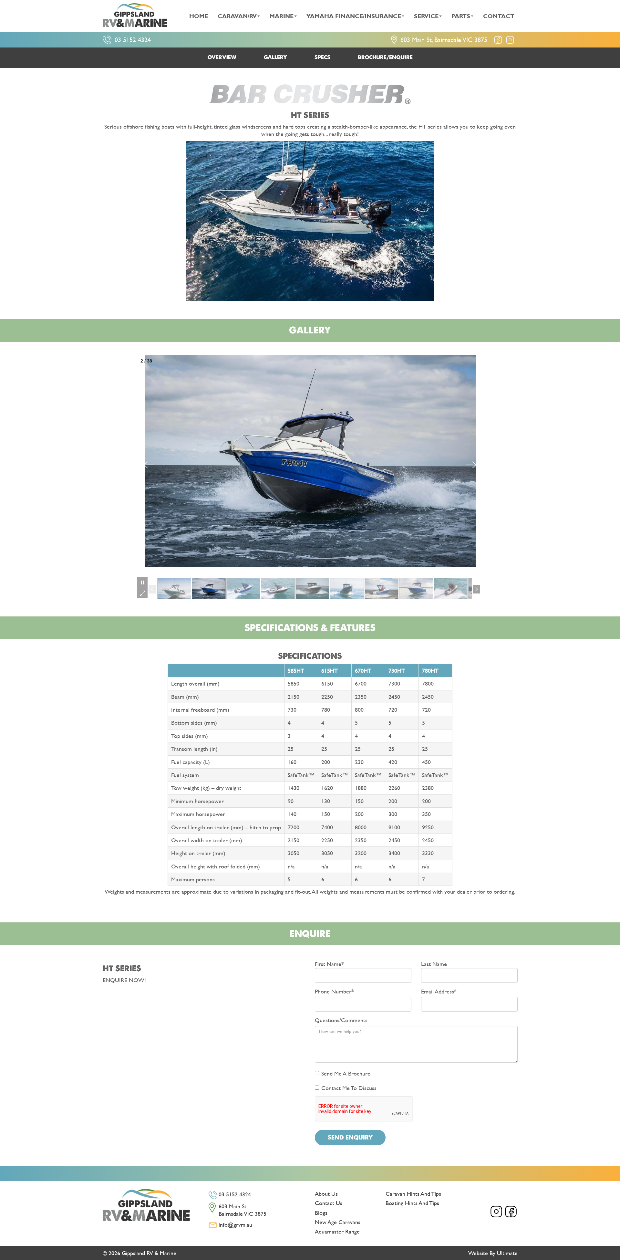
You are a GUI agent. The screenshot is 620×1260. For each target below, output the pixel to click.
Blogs (321, 1212)
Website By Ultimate (493, 1253)
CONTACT (498, 16)
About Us (326, 1193)
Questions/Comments (341, 1020)
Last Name (434, 964)
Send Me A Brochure (345, 1073)
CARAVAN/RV (237, 16)
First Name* (329, 964)
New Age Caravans (337, 1222)
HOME (198, 16)
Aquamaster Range (337, 1231)
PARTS (460, 16)
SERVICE (426, 16)
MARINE (282, 16)
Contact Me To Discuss (349, 1088)
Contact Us (328, 1203)
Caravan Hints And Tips (413, 1193)
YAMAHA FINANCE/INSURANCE (353, 16)
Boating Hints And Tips (412, 1203)
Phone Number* (334, 991)
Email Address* (439, 991)
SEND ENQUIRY (350, 1137)
